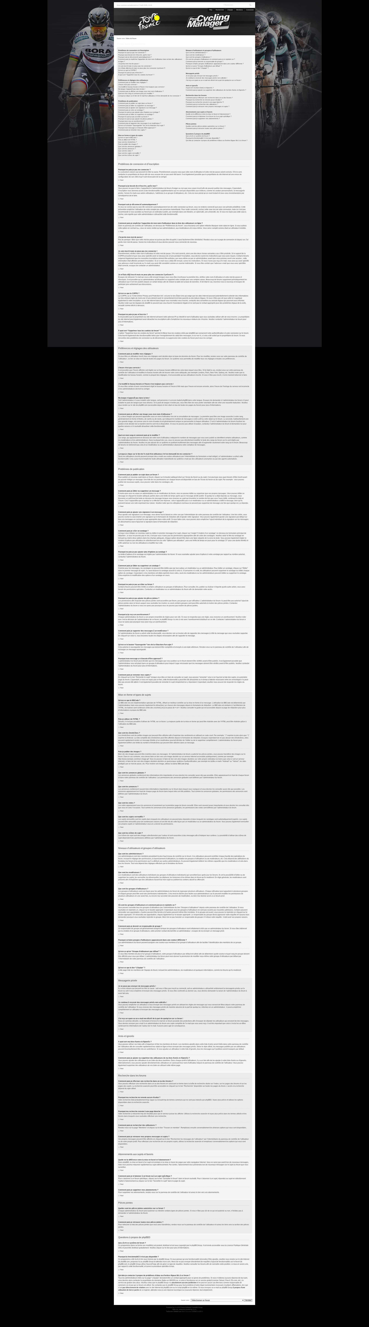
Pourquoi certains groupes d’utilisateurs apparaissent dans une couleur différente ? (215, 64)
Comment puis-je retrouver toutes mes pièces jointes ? (205, 128)
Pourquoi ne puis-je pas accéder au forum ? (133, 117)
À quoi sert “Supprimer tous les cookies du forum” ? (136, 75)
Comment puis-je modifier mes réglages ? (132, 82)
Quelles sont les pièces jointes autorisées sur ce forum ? (205, 126)
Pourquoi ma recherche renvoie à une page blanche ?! (205, 102)
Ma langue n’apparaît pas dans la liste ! (131, 89)
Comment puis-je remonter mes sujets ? (132, 130)
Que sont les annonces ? (127, 148)
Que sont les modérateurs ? (195, 55)
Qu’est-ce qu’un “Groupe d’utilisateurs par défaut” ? (204, 66)
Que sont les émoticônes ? (127, 142)
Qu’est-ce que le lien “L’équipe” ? (197, 68)
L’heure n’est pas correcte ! (127, 84)
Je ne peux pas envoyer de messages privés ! (202, 76)
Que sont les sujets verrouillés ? (129, 153)
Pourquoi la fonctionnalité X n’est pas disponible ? (203, 138)
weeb (194, 1309)
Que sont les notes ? (125, 151)
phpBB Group (196, 1245)
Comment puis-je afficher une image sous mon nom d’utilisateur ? (141, 91)
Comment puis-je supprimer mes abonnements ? (203, 118)
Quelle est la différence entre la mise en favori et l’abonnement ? (208, 114)
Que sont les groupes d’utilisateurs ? (198, 57)
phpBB (177, 1307)
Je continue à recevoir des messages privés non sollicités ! (206, 78)
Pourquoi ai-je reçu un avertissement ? (131, 121)
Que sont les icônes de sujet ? (128, 155)
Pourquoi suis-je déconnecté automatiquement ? (135, 57)
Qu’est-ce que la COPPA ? (127, 70)
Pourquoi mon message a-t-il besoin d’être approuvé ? (137, 128)
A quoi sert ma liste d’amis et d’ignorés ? (200, 88)
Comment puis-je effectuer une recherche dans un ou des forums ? (209, 98)
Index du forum (131, 38)
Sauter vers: (185, 1300)
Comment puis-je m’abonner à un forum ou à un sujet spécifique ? (208, 116)
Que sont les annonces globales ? (130, 146)
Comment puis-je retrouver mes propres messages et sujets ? (207, 106)
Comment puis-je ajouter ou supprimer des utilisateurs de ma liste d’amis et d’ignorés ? (216, 90)
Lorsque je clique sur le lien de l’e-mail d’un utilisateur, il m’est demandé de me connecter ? (149, 96)
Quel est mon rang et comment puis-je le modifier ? (136, 93)
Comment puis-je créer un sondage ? (131, 110)
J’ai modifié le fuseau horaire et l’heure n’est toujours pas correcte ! (141, 87)
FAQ (210, 10)
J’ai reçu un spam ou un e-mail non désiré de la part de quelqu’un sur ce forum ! (213, 80)
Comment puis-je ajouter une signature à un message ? (137, 108)
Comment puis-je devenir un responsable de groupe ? (204, 61)
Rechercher (220, 10)
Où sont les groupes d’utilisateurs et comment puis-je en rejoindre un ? (210, 59)
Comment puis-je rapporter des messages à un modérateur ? (139, 123)
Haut (121, 180)
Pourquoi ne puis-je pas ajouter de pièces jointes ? (135, 119)
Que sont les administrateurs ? (196, 52)
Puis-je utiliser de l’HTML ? (127, 140)
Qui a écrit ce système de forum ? (198, 136)
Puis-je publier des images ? (128, 144)
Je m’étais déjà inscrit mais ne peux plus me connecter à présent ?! (141, 68)
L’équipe (230, 10)
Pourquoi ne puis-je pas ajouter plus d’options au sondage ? (139, 112)
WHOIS (172, 1280)
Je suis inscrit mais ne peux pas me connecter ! (135, 66)
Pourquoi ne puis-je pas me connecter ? (132, 52)
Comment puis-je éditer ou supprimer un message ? (136, 105)
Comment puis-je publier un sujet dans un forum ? (135, 103)
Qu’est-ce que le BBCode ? (127, 137)
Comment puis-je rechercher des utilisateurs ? (202, 104)
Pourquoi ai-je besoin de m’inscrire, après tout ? (134, 55)
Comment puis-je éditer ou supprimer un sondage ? (136, 114)
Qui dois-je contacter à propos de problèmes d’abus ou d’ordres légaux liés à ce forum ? (216, 140)
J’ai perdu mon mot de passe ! (128, 64)
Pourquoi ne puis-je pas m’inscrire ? (130, 72)
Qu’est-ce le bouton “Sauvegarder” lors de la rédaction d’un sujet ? (141, 125)
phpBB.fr (200, 1311)
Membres (239, 10)
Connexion (250, 10)
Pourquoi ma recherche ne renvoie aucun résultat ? (204, 100)
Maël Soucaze (186, 1311)
